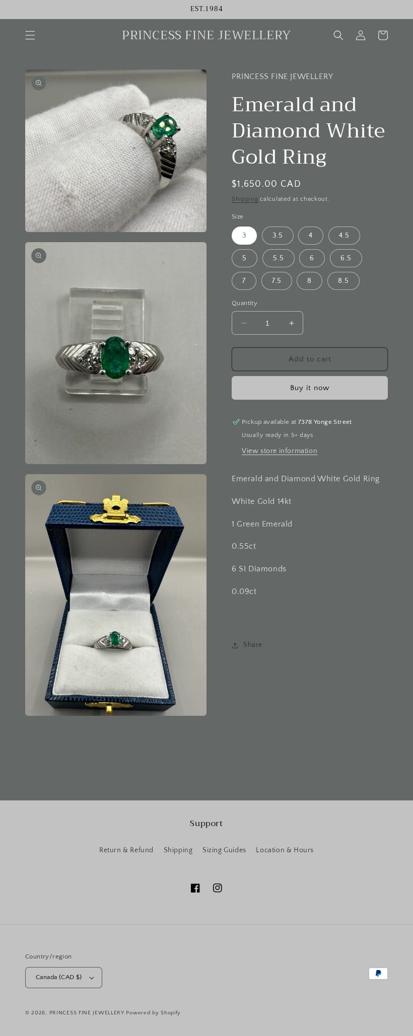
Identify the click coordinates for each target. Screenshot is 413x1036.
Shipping (245, 199)
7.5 (277, 281)
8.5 (343, 281)
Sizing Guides (224, 850)
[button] (30, 35)
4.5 (344, 236)
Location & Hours (285, 850)
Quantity (244, 303)
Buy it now (309, 388)
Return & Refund (126, 850)
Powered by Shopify (153, 1013)
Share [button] (252, 645)
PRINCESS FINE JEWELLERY (86, 1013)
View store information (279, 451)
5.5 (278, 258)
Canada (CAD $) (59, 977)
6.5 (346, 258)
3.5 (277, 236)
